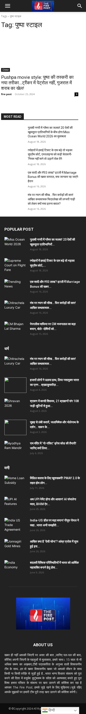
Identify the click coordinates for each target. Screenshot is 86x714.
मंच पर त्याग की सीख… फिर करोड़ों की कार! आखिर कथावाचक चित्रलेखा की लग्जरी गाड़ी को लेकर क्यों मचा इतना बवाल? (51, 199)
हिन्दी (51, 710)
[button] (7, 6)
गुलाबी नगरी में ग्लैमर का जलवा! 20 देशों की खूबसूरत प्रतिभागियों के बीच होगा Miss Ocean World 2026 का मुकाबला (50, 132)
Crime (5, 69)
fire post (6, 94)
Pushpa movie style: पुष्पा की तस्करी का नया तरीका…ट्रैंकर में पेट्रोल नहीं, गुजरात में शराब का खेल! (37, 83)
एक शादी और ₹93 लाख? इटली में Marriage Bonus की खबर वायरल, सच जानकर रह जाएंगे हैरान (53, 177)
